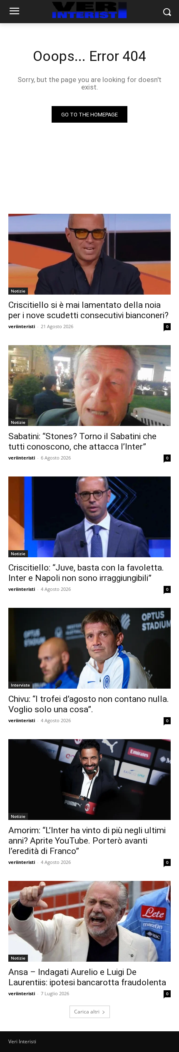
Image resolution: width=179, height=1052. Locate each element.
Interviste (20, 685)
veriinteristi (21, 326)
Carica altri (86, 1011)
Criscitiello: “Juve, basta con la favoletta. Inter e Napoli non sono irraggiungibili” (86, 573)
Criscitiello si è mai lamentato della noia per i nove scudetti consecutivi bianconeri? (88, 310)
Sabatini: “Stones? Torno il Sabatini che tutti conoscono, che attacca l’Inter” (82, 441)
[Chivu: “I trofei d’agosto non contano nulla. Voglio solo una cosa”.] (89, 648)
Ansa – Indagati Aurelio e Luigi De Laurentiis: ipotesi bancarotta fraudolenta (87, 977)
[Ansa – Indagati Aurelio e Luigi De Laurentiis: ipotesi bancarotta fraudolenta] (89, 921)
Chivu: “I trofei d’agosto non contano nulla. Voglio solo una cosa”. (88, 704)
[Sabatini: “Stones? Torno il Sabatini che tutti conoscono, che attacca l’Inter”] (89, 385)
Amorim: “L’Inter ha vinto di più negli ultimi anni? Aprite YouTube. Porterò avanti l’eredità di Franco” (87, 840)
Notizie (18, 291)
